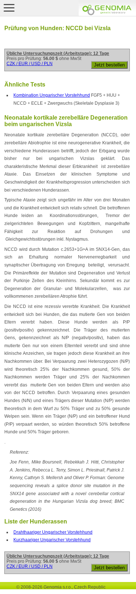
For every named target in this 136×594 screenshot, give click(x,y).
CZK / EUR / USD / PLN (30, 63)
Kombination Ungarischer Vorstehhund (51, 95)
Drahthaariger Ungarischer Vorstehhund (52, 532)
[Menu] (9, 8)
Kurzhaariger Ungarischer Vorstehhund (52, 539)
